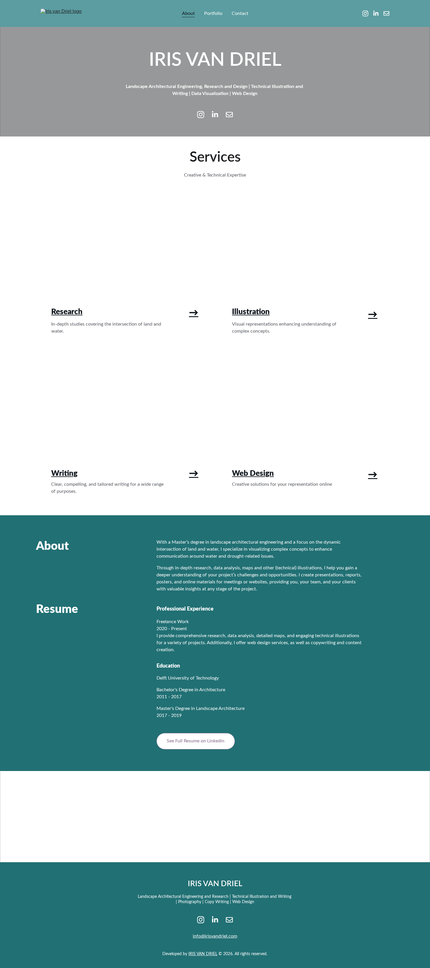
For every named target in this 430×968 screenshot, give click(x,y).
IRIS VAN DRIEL (202, 954)
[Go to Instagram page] (367, 13)
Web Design (253, 473)
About (188, 13)
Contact (240, 13)
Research (66, 312)
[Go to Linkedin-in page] (378, 13)
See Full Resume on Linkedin (195, 741)
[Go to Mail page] (386, 13)
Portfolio (213, 13)
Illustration (251, 312)
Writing (64, 473)
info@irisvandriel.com (215, 936)
